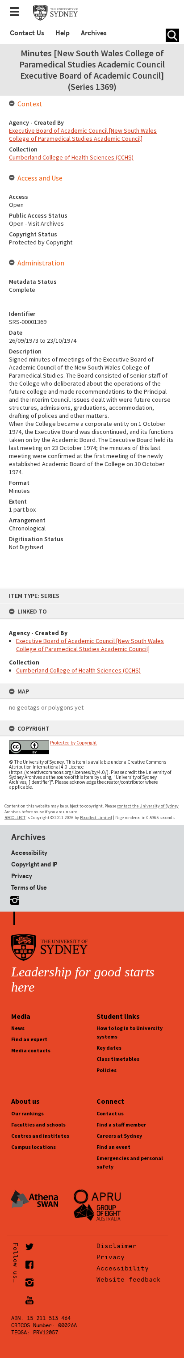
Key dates (108, 1047)
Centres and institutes (40, 1135)
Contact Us (27, 33)
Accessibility (29, 852)
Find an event (113, 1147)
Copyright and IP (34, 864)
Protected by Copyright (73, 743)
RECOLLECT (14, 817)
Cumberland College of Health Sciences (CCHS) (78, 670)
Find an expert (29, 1039)
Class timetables (117, 1058)
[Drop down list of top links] (17, 12)
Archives (94, 33)
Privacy (21, 875)
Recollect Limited (96, 817)
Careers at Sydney (119, 1135)
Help (62, 33)
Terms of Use (29, 887)
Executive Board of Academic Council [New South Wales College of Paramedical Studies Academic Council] (90, 645)
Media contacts (30, 1050)
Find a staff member (121, 1124)
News (18, 1028)
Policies (106, 1070)
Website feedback (128, 1279)
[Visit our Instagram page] (13, 899)
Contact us (110, 1113)
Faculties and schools (38, 1124)
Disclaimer (116, 1246)
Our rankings (27, 1113)
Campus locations (33, 1147)
